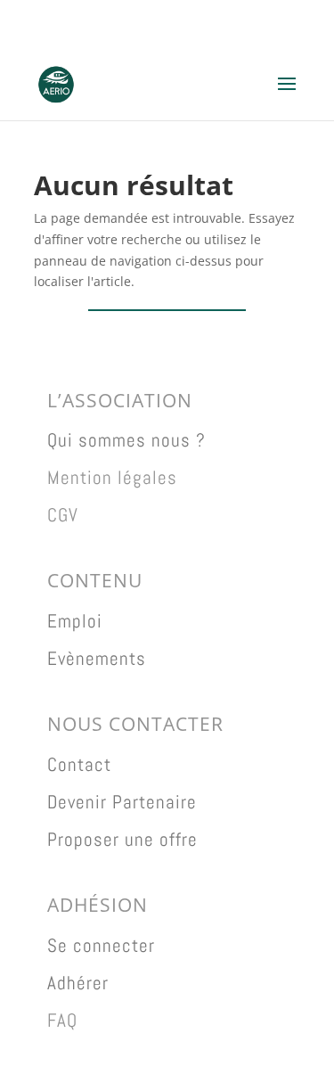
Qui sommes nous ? (126, 440)
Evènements (96, 658)
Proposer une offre (122, 839)
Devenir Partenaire (122, 802)
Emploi (74, 621)
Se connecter (101, 945)
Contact (79, 764)
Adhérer (78, 983)
